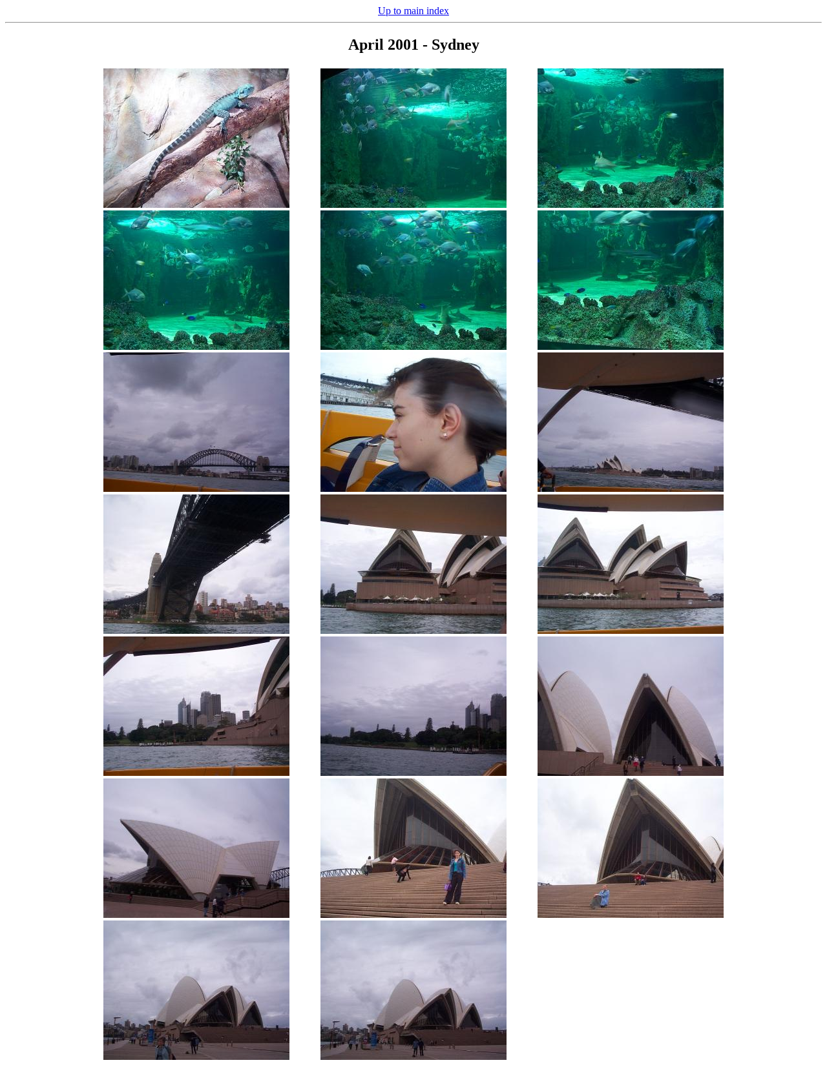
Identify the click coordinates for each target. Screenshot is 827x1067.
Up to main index (413, 10)
